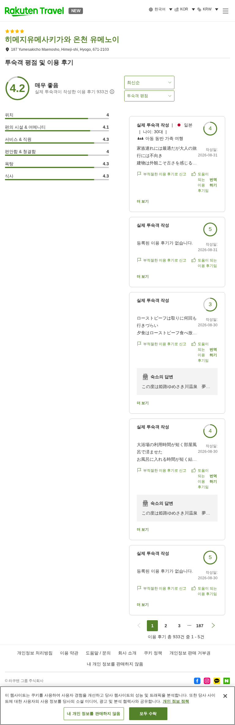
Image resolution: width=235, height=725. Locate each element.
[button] (34, 10)
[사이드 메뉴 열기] (225, 11)
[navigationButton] (138, 625)
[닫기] (225, 696)
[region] (117, 705)
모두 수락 (148, 713)
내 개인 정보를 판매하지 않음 (115, 663)
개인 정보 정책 (176, 701)
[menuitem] (161, 9)
